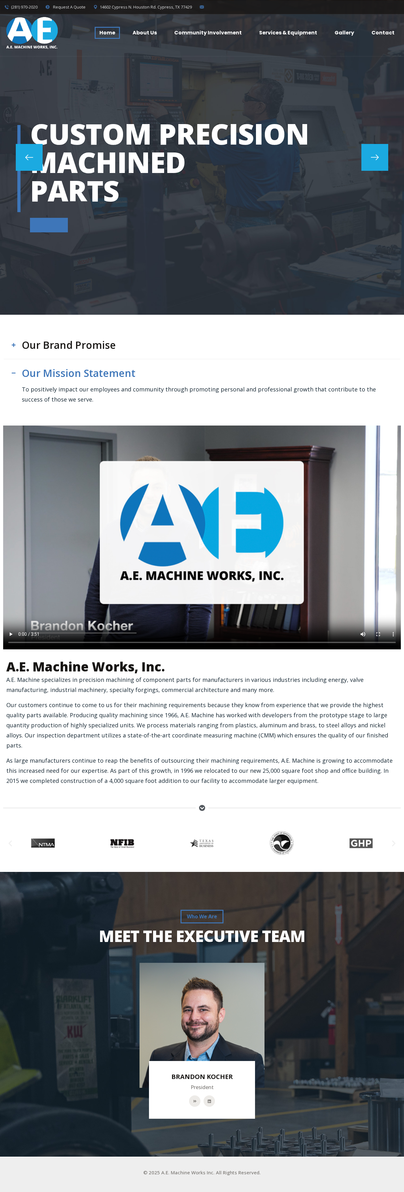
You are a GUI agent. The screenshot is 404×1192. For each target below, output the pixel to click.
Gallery (344, 32)
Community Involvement (208, 32)
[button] (29, 157)
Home (107, 32)
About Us (145, 32)
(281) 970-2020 (24, 7)
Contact (383, 32)
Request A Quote (69, 7)
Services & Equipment (288, 32)
